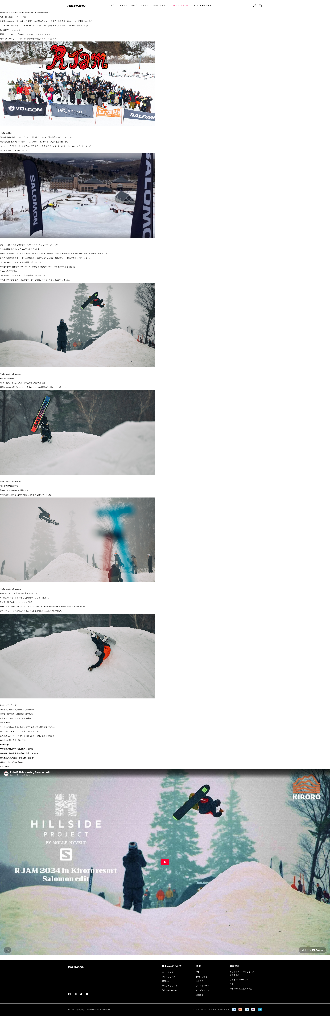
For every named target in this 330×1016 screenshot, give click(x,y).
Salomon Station (169, 990)
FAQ (198, 972)
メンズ (111, 5)
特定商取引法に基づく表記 (241, 989)
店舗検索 (199, 995)
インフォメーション (202, 5)
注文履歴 (199, 981)
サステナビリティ (169, 986)
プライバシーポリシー (239, 980)
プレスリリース (168, 977)
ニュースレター (168, 972)
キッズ (134, 5)
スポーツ (144, 5)
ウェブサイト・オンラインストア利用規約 (243, 973)
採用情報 (166, 981)
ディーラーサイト (203, 986)
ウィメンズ (122, 5)
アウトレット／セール (180, 5)
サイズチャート (202, 990)
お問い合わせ (201, 977)
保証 (232, 984)
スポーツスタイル (159, 5)
